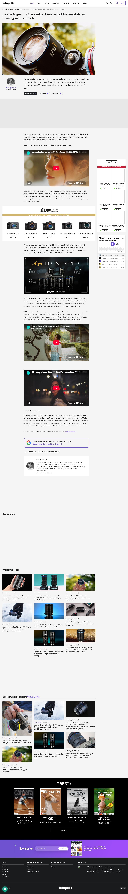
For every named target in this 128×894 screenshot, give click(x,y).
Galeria (53, 867)
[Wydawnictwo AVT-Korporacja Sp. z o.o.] (81, 870)
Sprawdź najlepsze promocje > (111, 167)
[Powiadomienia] (5, 889)
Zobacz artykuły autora (44, 473)
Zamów (64, 830)
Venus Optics (32, 451)
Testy (39, 3)
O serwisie (5, 876)
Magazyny (86, 3)
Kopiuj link (56, 93)
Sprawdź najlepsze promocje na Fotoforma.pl (49, 215)
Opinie (47, 3)
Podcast (121, 3)
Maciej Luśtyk (11, 88)
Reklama (5, 869)
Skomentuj (43, 93)
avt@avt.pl (119, 870)
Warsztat (66, 3)
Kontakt (4, 867)
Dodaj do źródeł (29, 93)
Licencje (29, 869)
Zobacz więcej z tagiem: (21, 697)
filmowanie (42, 451)
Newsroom (5, 872)
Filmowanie (76, 3)
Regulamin (30, 867)
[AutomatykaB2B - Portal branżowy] (65, 888)
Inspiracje (56, 3)
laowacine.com (70, 431)
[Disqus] (48, 541)
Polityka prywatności (33, 872)
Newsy (32, 3)
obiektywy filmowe (53, 451)
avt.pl (118, 872)
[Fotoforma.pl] (48, 211)
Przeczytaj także (10, 570)
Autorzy (4, 874)
